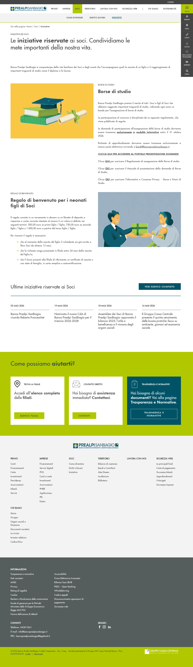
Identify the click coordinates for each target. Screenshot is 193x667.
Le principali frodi (164, 463)
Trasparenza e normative (22, 573)
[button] (187, 8)
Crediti (27, 653)
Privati (14, 458)
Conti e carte (46, 476)
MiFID (13, 582)
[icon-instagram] (104, 626)
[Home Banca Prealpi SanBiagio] (28, 8)
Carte (13, 472)
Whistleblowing (73, 590)
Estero (42, 501)
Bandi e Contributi (106, 467)
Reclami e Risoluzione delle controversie (29, 598)
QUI (107, 168)
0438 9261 (26, 627)
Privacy (14, 586)
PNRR (42, 488)
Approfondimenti (164, 476)
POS (42, 472)
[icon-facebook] (99, 626)
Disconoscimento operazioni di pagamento (69, 600)
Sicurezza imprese (165, 484)
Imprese (44, 458)
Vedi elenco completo (160, 286)
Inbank (14, 488)
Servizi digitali (46, 467)
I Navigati (161, 480)
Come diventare (76, 463)
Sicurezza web (164, 458)
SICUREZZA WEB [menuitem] (129, 9)
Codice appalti (61, 594)
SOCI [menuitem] (77, 9)
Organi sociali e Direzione (18, 523)
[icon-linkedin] (109, 626)
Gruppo (14, 517)
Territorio (103, 458)
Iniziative (73, 472)
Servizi (14, 492)
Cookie (14, 594)
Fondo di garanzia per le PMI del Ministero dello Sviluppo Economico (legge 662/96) (29, 606)
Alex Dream (103, 472)
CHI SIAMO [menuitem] (153, 9)
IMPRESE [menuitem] (66, 9)
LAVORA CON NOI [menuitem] (108, 9)
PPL (41, 497)
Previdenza (16, 480)
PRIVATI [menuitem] (54, 9)
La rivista (15, 533)
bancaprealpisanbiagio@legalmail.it (33, 635)
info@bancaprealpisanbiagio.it (32, 631)
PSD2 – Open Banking (73, 586)
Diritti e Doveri (76, 467)
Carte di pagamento (165, 467)
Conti (13, 463)
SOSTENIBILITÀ (169, 9)
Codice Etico (16, 541)
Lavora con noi (136, 458)
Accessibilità (60, 573)
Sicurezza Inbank (164, 472)
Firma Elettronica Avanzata (67, 578)
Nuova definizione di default (24, 614)
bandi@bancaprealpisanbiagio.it (152, 146)
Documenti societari (20, 529)
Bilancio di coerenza (107, 463)
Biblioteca (102, 480)
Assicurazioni (17, 484)
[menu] (114, 8)
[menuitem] (171, 2)
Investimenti (16, 476)
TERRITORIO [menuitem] (90, 9)
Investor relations (18, 537)
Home (29, 26)
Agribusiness (46, 492)
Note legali (38, 653)
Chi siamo (16, 507)
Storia (13, 513)
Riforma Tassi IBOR (63, 582)
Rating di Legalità (19, 590)
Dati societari (17, 578)
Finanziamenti (17, 467)
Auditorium (103, 476)
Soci (36, 26)
